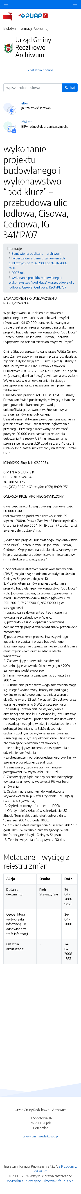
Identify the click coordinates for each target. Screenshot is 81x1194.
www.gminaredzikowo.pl (40, 1136)
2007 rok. (18, 273)
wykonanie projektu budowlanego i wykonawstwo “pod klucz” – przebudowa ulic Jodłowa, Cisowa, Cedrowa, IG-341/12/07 (41, 282)
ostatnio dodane (42, 70)
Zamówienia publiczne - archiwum (36, 253)
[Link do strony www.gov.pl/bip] (10, 15)
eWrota (26, 122)
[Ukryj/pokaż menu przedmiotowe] (6, 4)
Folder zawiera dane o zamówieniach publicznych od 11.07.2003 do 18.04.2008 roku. (38, 263)
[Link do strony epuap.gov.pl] (33, 15)
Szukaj (70, 87)
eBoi (24, 103)
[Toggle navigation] (74, 4)
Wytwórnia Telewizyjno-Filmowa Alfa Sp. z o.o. (40, 1181)
